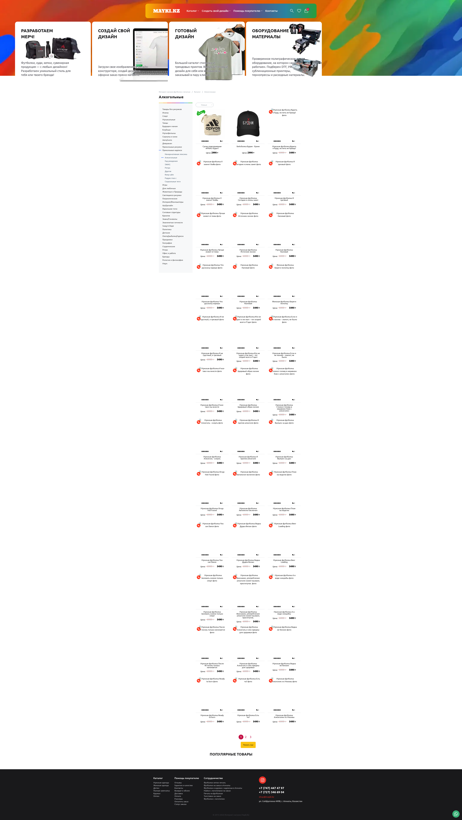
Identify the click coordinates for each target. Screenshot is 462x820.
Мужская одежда (161, 783)
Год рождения (171, 161)
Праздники (167, 239)
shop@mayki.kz (266, 797)
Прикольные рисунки (172, 147)
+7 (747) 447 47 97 (271, 788)
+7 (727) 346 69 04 (271, 792)
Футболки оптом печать (215, 783)
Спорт (165, 116)
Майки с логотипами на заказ (217, 791)
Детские (166, 233)
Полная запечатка (161, 791)
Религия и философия (172, 260)
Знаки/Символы (169, 219)
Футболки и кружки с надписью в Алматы (223, 788)
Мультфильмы (169, 133)
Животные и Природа (172, 192)
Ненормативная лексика (176, 154)
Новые (204, 105)
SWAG (167, 164)
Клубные (166, 130)
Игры (164, 185)
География (167, 243)
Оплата (177, 796)
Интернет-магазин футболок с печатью (174, 92)
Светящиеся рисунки (171, 195)
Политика (166, 229)
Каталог (197, 92)
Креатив (166, 216)
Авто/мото (167, 140)
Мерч (164, 263)
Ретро (167, 168)
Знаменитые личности (172, 222)
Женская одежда (161, 785)
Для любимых (169, 188)
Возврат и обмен (182, 791)
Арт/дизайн (167, 205)
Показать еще (248, 745)
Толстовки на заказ (212, 796)
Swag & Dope (168, 226)
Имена (165, 113)
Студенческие (168, 246)
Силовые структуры (171, 212)
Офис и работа (169, 253)
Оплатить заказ (181, 801)
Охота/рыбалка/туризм (173, 236)
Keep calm (169, 175)
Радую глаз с (170, 178)
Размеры (178, 799)
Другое (168, 171)
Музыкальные (168, 119)
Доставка (178, 793)
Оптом (156, 796)
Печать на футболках (213, 793)
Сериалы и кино (169, 137)
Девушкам (167, 143)
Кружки (156, 793)
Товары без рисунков (172, 109)
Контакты (178, 788)
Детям (156, 788)
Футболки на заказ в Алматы (217, 785)
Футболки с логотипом (214, 799)
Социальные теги (173, 181)
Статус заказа (180, 804)
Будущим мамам (170, 126)
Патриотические (169, 198)
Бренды (166, 257)
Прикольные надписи (172, 150)
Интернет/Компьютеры (172, 202)
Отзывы (178, 783)
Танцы (165, 123)
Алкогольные (171, 157)
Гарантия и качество (183, 785)
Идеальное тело (169, 209)
